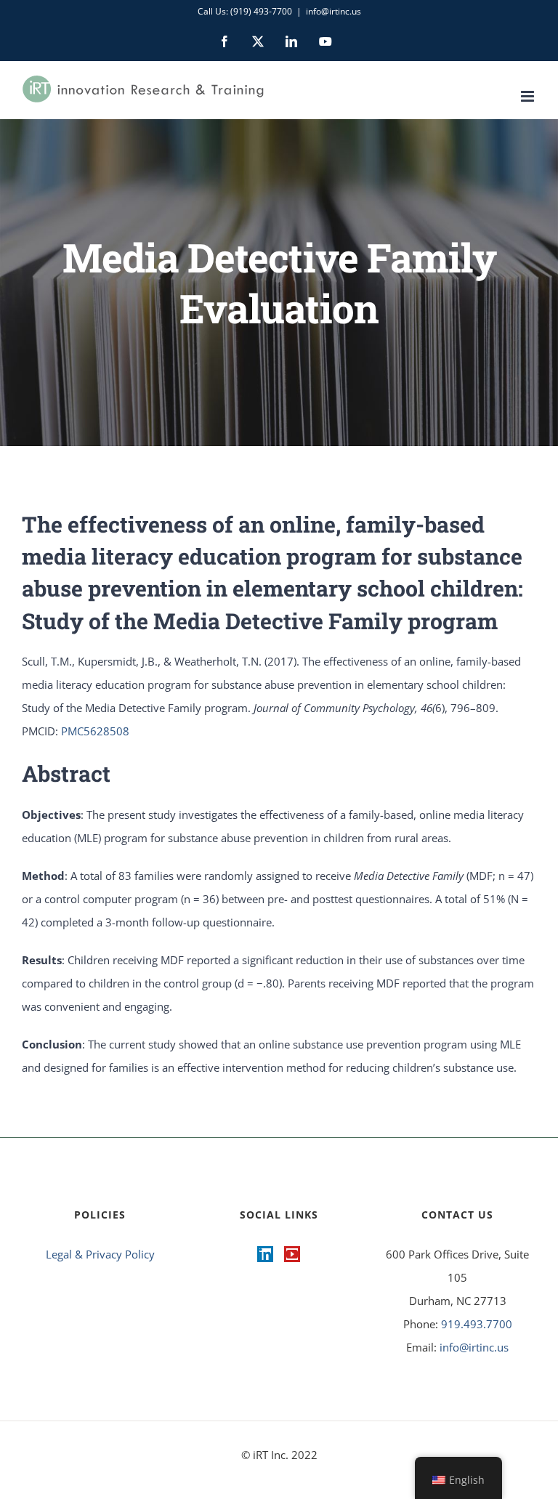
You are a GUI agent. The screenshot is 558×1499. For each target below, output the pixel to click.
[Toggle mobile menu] (528, 96)
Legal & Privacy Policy (100, 1254)
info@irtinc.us (333, 11)
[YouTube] (292, 1254)
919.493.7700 (476, 1324)
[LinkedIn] (265, 1254)
